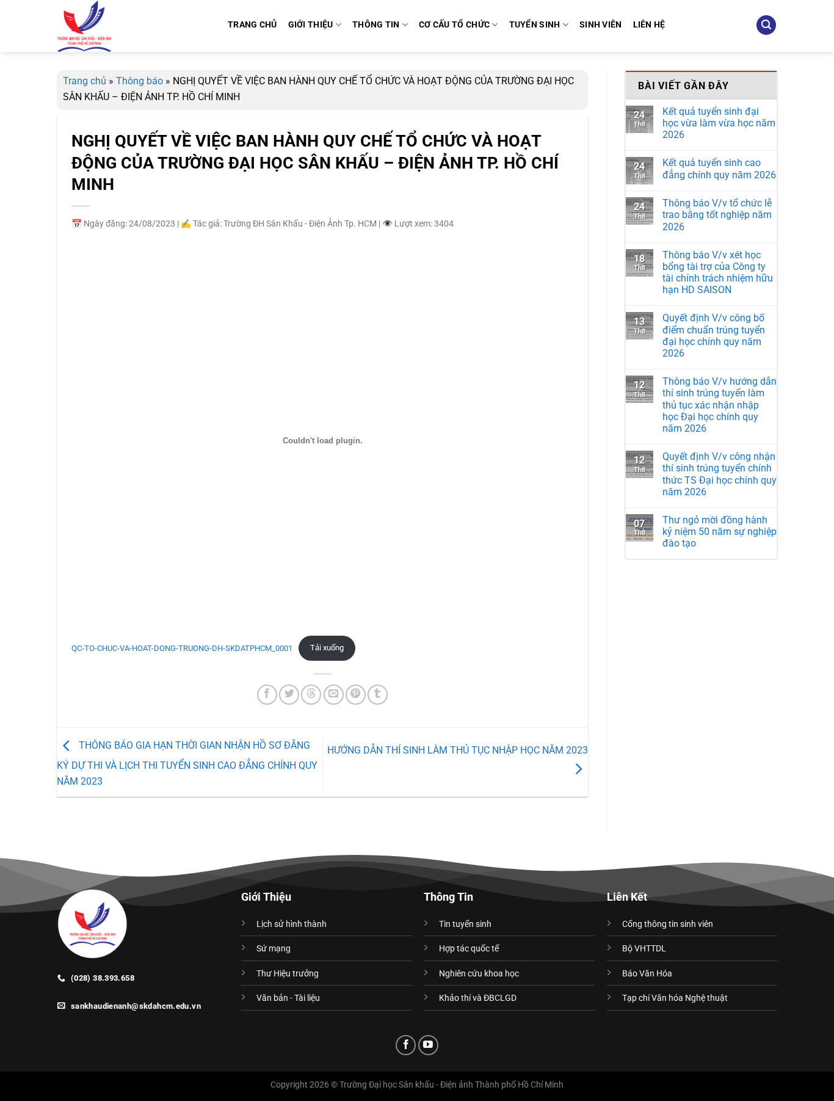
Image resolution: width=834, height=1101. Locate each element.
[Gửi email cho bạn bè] (334, 695)
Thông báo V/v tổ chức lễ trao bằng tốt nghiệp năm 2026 (717, 214)
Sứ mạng (273, 948)
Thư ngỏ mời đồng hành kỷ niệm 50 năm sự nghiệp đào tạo (719, 531)
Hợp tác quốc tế (469, 948)
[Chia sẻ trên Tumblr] (378, 695)
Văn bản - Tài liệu (288, 998)
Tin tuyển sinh (465, 924)
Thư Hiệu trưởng (287, 973)
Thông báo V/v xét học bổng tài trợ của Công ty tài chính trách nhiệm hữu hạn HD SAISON (717, 272)
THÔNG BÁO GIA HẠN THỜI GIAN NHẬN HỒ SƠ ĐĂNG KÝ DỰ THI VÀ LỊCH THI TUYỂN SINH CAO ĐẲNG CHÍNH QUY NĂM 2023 (187, 763)
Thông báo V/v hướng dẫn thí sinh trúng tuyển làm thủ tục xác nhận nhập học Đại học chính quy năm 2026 (719, 405)
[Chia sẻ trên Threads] (311, 695)
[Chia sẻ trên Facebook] (267, 695)
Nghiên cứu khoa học (479, 973)
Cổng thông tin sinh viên (667, 924)
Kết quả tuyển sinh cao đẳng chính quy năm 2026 (719, 168)
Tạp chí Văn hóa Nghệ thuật (675, 998)
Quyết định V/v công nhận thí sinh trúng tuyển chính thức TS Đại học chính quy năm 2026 (719, 474)
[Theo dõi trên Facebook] (406, 1045)
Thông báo (139, 81)
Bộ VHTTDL (644, 948)
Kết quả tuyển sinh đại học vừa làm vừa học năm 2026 (718, 123)
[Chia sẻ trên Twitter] (289, 695)
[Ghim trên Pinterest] (356, 695)
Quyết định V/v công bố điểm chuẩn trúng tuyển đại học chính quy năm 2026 (713, 335)
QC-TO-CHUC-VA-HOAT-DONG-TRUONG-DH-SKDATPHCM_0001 (181, 647)
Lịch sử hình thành (291, 924)
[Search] (766, 25)
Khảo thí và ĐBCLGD (478, 998)
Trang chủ (84, 81)
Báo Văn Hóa (647, 973)
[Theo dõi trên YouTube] (428, 1045)
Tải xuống (327, 647)
